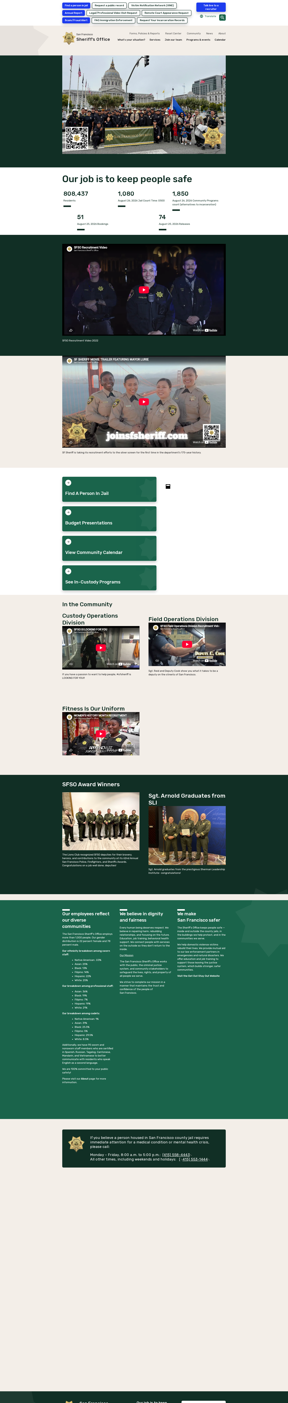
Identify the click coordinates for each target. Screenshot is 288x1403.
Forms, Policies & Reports (145, 33)
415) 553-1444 (195, 1159)
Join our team (173, 39)
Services (155, 39)
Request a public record (109, 5)
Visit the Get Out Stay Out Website (198, 975)
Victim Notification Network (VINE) (152, 5)
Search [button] (222, 17)
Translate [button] (210, 16)
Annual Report (73, 12)
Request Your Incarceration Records (162, 20)
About (222, 33)
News (209, 33)
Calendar (220, 39)
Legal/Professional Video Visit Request (113, 12)
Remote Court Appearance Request (167, 12)
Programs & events (198, 39)
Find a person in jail (76, 5)
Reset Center (173, 33)
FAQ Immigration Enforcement (113, 20)
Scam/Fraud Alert (76, 20)
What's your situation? (131, 39)
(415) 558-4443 (176, 1155)
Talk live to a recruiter (211, 7)
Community (194, 33)
